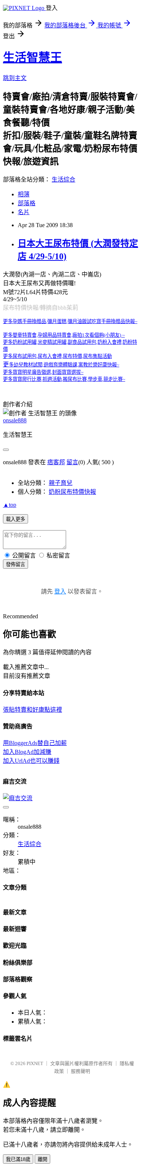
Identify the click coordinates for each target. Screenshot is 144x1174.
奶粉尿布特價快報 (72, 492)
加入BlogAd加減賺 (27, 752)
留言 (72, 462)
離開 (42, 1159)
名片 (24, 212)
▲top (9, 505)
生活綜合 (63, 179)
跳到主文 (15, 78)
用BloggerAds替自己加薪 (35, 743)
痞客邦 (56, 462)
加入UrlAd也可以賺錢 (31, 761)
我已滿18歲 (18, 1159)
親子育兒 (60, 483)
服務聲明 (80, 1071)
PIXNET (35, 1063)
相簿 (24, 194)
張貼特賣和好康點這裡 (32, 709)
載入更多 (15, 519)
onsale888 (15, 420)
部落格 (26, 203)
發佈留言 (15, 564)
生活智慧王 (32, 57)
